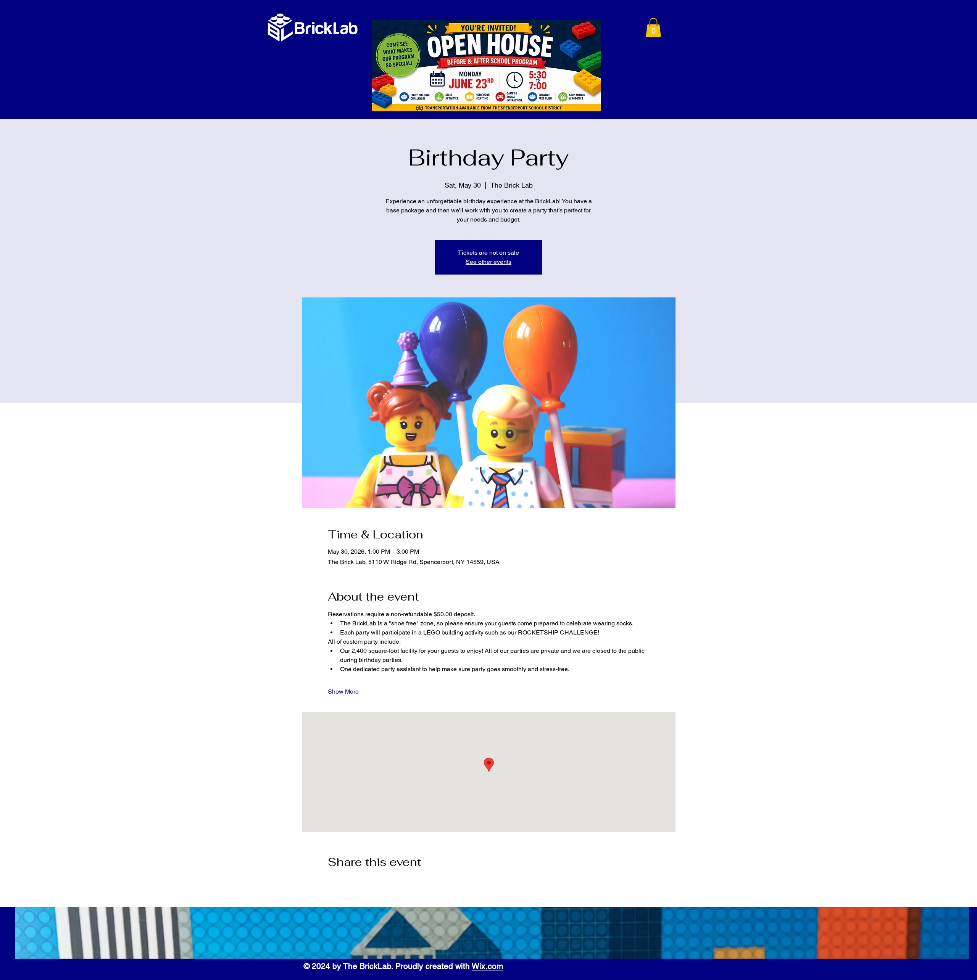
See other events (488, 261)
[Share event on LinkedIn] (368, 882)
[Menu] (618, 28)
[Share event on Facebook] (331, 882)
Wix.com (487, 966)
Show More (343, 691)
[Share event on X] (350, 882)
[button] (653, 27)
